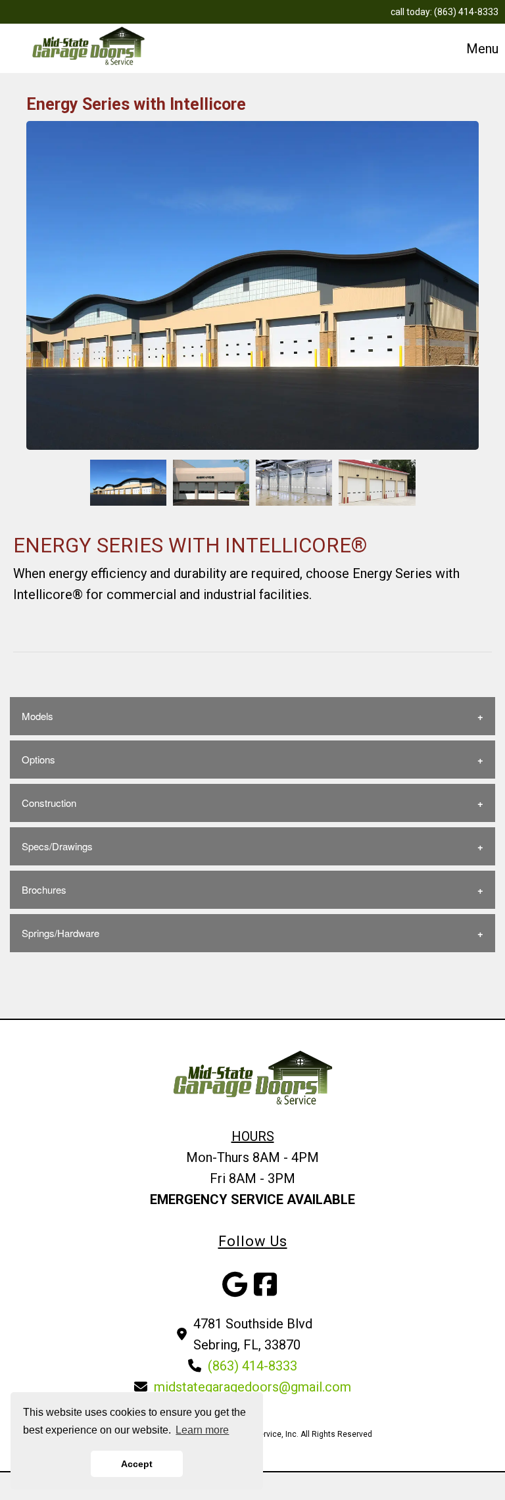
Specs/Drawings (57, 846)
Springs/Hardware (60, 933)
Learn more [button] (202, 1430)
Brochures (44, 889)
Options (38, 759)
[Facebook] (265, 1289)
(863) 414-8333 (466, 12)
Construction (49, 803)
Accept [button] (137, 1464)
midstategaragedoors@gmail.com (252, 1387)
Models (37, 716)
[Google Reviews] (234, 1289)
